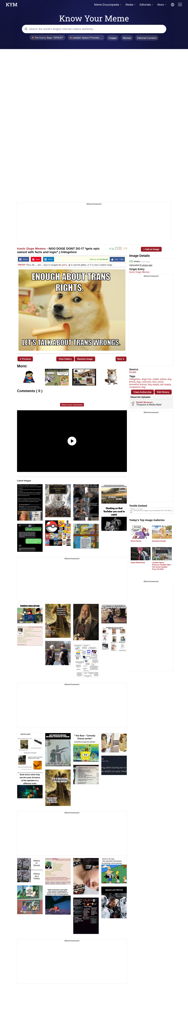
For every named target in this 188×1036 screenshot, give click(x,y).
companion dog (137, 387)
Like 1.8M (118, 259)
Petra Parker (136, 541)
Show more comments (72, 405)
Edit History (163, 392)
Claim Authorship (142, 392)
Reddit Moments (144, 402)
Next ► (121, 359)
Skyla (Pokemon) (138, 563)
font (154, 382)
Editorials (145, 4)
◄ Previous (25, 359)
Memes (127, 37)
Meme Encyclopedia (106, 4)
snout (160, 382)
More (160, 4)
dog (138, 382)
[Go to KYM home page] (11, 5)
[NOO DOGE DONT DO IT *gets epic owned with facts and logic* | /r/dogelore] (72, 310)
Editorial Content (146, 37)
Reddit (132, 372)
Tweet (50, 259)
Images (113, 37)
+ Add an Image (151, 249)
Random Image (85, 359)
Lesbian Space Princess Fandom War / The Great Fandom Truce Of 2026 (161, 566)
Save (37, 259)
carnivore (146, 382)
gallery (64, 265)
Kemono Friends (159, 541)
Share (24, 259)
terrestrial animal (138, 384)
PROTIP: (22, 265)
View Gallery (65, 359)
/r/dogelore (134, 379)
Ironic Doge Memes (31, 248)
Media (129, 4)
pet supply (165, 384)
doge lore (146, 379)
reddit (155, 379)
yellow (163, 379)
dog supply (153, 384)
